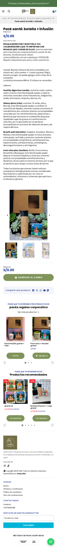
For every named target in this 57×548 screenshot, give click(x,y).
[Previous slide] (8, 215)
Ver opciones (15, 418)
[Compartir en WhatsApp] (40, 290)
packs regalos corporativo (40, 18)
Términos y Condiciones (13, 489)
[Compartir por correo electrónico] (44, 290)
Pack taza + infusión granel (39, 344)
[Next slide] (49, 215)
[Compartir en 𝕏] (37, 290)
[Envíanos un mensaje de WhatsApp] (50, 541)
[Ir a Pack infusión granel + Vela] (15, 329)
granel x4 (8, 406)
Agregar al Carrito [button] (42, 357)
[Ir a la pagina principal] (28, 11)
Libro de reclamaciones (13, 495)
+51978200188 (9, 508)
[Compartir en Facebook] (33, 290)
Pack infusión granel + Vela (14, 344)
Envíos (6, 486)
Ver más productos (27, 312)
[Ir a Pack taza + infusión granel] (41, 329)
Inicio (5, 18)
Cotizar (15, 356)
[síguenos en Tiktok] (8, 465)
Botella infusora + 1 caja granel (41, 407)
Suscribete (28, 525)
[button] (48, 290)
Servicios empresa (18, 18)
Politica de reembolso (12, 492)
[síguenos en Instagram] (4, 465)
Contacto (7, 504)
